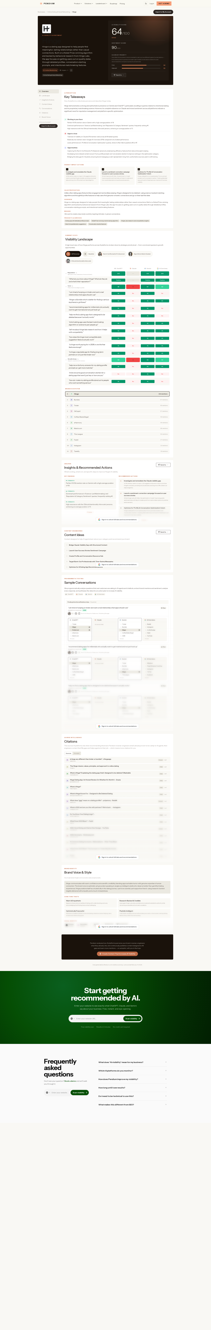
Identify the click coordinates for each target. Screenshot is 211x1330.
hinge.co (64, 70)
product (77, 4)
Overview (45, 91)
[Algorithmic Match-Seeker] (76, 613)
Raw (164, 608)
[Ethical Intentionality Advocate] (79, 613)
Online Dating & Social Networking (58, 12)
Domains (76, 753)
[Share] (71, 70)
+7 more (89, 512)
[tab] (73, 254)
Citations (45, 113)
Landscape (46, 96)
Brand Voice (46, 117)
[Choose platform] (72, 1018)
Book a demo (70, 1081)
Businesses (41, 12)
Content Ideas (47, 104)
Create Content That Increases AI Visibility (118, 954)
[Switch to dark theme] (146, 4)
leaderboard (100, 4)
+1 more (143, 520)
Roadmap (113, 4)
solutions (88, 4)
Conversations (47, 108)
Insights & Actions (48, 100)
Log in (152, 4)
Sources (68, 753)
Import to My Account (163, 12)
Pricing (122, 4)
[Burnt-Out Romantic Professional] (69, 613)
